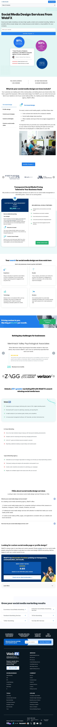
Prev (3, 177)
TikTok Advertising (37, 615)
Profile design (6, 109)
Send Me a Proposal (27, 33)
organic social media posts (20, 218)
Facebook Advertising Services (12, 615)
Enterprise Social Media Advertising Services (41, 609)
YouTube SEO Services (38, 620)
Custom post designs (9, 114)
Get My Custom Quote (42, 242)
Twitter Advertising (9, 620)
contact (40, 548)
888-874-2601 (5, 1)
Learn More (6, 585)
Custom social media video (8, 124)
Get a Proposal (52, 1)
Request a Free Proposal (47, 321)
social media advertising (11, 220)
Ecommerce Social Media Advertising (14, 609)
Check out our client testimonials (21, 577)
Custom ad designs (8, 118)
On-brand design (7, 104)
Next (54, 177)
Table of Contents (6, 5)
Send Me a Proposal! (45, 642)
